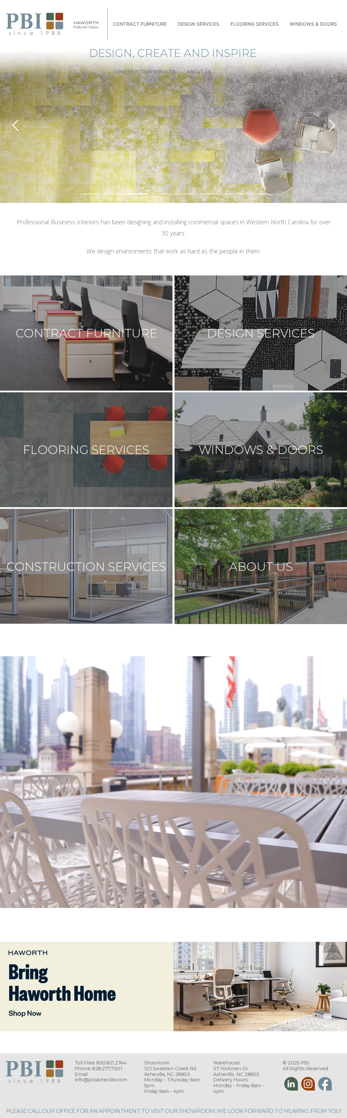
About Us (199, 72)
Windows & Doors (313, 24)
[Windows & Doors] (261, 450)
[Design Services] (261, 332)
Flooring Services (254, 24)
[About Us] (261, 566)
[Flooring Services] (86, 449)
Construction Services (145, 72)
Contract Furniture (140, 24)
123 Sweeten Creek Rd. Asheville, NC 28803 (170, 1071)
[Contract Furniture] (86, 332)
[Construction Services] (86, 566)
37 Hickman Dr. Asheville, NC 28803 (236, 1071)
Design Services (198, 24)
